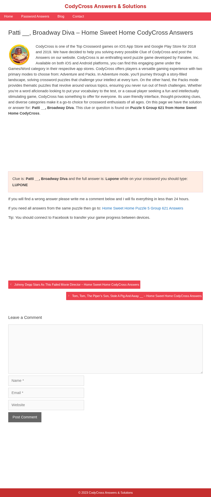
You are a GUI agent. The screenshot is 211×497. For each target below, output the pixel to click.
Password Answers (35, 16)
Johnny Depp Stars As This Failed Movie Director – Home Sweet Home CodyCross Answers (76, 284)
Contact (78, 16)
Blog (60, 16)
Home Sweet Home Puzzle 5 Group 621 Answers (142, 208)
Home (8, 16)
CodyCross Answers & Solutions (105, 6)
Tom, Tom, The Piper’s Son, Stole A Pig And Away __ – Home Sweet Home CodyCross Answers (137, 296)
